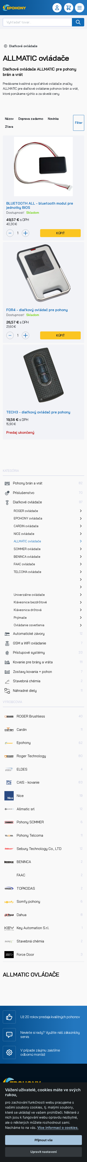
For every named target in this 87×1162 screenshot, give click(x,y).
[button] (57, 7)
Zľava (9, 126)
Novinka (53, 119)
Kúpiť (60, 233)
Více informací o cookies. (57, 1128)
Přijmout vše (44, 1140)
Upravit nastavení (43, 1152)
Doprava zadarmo (30, 119)
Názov (9, 119)
